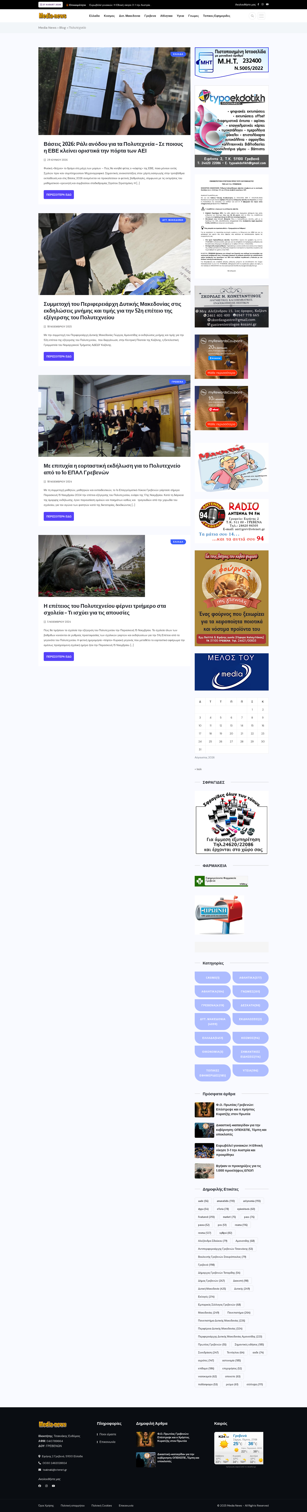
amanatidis (226, 1200)
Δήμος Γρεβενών (211, 1280)
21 (242, 733)
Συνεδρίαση (208, 1352)
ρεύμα (232, 1384)
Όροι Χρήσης (46, 1505)
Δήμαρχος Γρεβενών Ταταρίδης (219, 1272)
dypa (203, 1208)
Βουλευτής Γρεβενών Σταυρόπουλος (222, 1256)
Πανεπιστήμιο (238, 1312)
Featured (206, 1216)
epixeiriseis (246, 1208)
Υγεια (180, 16)
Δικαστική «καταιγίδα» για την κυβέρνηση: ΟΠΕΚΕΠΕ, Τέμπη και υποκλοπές (241, 1129)
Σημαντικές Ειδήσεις (251, 1054)
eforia (223, 1208)
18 (210, 733)
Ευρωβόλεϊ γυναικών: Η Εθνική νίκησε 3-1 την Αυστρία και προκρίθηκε (239, 1150)
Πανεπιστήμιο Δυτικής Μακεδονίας (221, 1320)
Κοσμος (109, 16)
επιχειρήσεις (232, 1368)
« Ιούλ (198, 769)
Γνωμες (193, 16)
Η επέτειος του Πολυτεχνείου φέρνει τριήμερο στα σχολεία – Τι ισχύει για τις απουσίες (105, 609)
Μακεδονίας (208, 1312)
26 (220, 741)
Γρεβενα (150, 16)
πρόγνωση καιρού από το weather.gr (241, 1467)
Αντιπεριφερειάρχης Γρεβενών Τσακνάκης (225, 1248)
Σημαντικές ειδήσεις (249, 1344)
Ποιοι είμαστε (107, 1434)
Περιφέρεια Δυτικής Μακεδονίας (220, 1328)
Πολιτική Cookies (101, 1505)
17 (200, 733)
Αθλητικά (212, 991)
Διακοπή (240, 1280)
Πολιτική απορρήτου (73, 1505)
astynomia (252, 1200)
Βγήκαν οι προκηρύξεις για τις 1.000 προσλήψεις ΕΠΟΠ (120, 5)
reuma (241, 1224)
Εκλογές (206, 1296)
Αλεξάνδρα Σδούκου (212, 1240)
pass (249, 1216)
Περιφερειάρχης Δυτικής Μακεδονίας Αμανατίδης (230, 1336)
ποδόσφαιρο (208, 1384)
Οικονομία (212, 1051)
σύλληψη (255, 1384)
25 (210, 741)
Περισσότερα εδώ (58, 195)
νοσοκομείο (207, 1376)
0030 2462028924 (54, 1463)
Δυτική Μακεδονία (212, 1288)
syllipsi (225, 1232)
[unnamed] (232, 306)
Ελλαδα (94, 16)
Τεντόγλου (235, 1352)
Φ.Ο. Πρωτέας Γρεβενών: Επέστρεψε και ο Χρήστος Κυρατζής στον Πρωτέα (235, 1109)
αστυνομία (231, 1360)
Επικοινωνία (107, 1442)
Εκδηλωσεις (250, 1019)
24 (200, 741)
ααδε (258, 1352)
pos (222, 1224)
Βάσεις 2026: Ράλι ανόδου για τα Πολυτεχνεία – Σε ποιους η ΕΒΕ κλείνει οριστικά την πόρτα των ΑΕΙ (113, 147)
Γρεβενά (206, 1264)
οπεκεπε (232, 1376)
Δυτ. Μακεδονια (129, 16)
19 (221, 733)
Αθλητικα (166, 16)
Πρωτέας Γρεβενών (212, 1344)
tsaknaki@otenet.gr (54, 1470)
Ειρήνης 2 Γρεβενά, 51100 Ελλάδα (62, 1456)
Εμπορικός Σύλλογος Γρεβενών (219, 1304)
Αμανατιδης (245, 1240)
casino (213, 977)
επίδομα (206, 1368)
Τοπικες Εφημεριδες (216, 16)
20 (231, 733)
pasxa (203, 1224)
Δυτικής (242, 1288)
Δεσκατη (250, 1005)
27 (231, 741)
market (229, 1216)
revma (204, 1232)
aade (203, 1200)
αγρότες (206, 1360)
